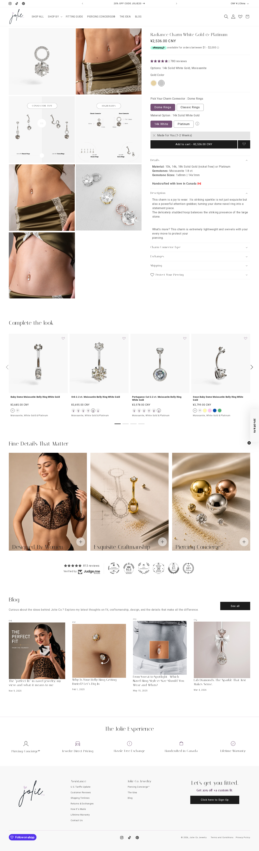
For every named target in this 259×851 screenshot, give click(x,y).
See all (235, 606)
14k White (161, 124)
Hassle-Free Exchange (129, 751)
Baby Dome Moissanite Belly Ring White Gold (35, 397)
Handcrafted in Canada (181, 751)
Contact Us (77, 820)
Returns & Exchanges (82, 803)
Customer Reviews (81, 792)
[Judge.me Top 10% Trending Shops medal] (188, 568)
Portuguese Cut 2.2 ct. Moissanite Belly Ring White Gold (156, 398)
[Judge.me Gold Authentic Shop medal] (143, 568)
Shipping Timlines (80, 798)
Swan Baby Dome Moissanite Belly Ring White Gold (218, 398)
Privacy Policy (243, 837)
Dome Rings (162, 107)
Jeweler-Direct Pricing (77, 751)
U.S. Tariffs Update (80, 787)
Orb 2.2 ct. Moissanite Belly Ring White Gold (95, 397)
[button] (55, 16)
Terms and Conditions (222, 837)
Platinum (184, 124)
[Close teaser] (249, 443)
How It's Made (78, 809)
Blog (130, 798)
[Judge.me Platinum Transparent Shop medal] (113, 568)
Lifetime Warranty (233, 751)
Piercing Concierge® (26, 751)
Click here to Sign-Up (215, 799)
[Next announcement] (176, 3)
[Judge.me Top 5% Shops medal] (173, 568)
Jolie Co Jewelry (198, 837)
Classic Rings (190, 107)
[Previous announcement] (82, 3)
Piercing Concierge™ (139, 787)
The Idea (132, 792)
